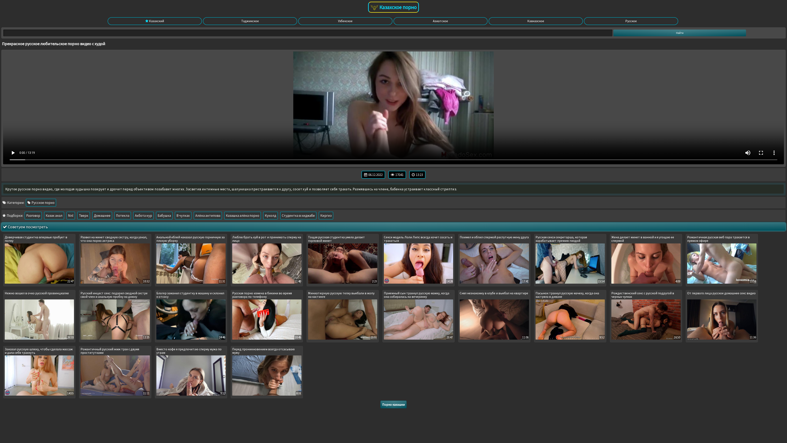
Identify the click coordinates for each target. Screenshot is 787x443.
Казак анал (54, 215)
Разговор (33, 215)
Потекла (122, 215)
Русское (631, 21)
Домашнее (102, 215)
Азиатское (440, 21)
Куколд (270, 215)
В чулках (183, 215)
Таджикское (250, 21)
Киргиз (326, 215)
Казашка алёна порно (242, 215)
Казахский (156, 21)
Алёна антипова (207, 215)
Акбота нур (143, 215)
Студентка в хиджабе (298, 215)
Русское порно (43, 202)
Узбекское (345, 21)
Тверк (83, 215)
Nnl (70, 215)
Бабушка (164, 215)
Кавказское (535, 21)
